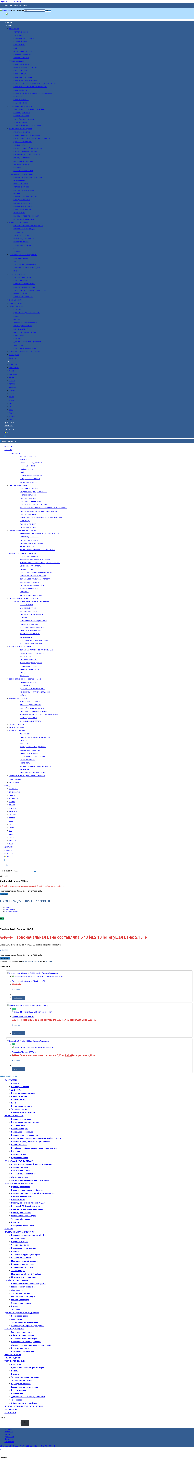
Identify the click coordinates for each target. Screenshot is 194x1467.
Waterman (13, 798)
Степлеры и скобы (28, 456)
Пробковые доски (28, 682)
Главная (8, 446)
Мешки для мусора (28, 666)
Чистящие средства (28, 660)
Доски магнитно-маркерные (32, 689)
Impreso (12, 840)
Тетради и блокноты (29, 588)
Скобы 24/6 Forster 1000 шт (24, 1052)
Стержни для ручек (28, 611)
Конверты (24, 592)
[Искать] (35, 871)
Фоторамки (14, 782)
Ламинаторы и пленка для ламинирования (39, 714)
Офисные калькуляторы (30, 721)
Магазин (8, 1432)
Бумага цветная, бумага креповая (35, 579)
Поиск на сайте (17, 10)
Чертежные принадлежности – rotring (27, 776)
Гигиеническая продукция (32, 653)
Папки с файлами (28, 514)
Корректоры (25, 763)
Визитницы (25, 521)
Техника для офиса (18, 698)
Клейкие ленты (26, 469)
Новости (8, 850)
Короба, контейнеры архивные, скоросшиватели (41, 517)
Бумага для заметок (29, 556)
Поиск (2, 1418)
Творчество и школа (18, 731)
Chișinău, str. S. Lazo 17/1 (12, 1446)
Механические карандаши (31, 643)
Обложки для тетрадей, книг (32, 772)
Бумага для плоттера (29, 582)
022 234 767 (6, 5)
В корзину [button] (18, 998)
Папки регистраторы (29, 488)
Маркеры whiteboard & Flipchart (34, 640)
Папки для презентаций (30, 501)
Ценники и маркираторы (30, 566)
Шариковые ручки (28, 608)
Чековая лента (26, 569)
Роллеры (24, 618)
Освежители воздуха (29, 669)
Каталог (8, 450)
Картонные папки (28, 495)
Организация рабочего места (22, 530)
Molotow (13, 811)
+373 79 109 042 (21, 5)
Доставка (8, 847)
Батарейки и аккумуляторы (32, 708)
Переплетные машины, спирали (34, 711)
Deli (10, 831)
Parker (12, 795)
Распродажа (15, 779)
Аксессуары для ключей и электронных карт (40, 534)
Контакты (8, 853)
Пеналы (23, 740)
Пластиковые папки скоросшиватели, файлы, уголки (43, 508)
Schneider (13, 789)
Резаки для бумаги (28, 718)
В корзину (4, 894)
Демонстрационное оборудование (25, 679)
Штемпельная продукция (31, 475)
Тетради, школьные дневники (33, 747)
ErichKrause (14, 792)
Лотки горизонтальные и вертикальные (37, 550)
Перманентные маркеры (30, 630)
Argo (11, 844)
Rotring (12, 808)
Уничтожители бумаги (30, 701)
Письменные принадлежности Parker (31, 601)
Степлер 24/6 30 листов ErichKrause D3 (28, 981)
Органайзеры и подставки (31, 543)
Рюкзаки (24, 743)
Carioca (12, 815)
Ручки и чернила (27, 760)
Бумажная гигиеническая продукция (36, 650)
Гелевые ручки (26, 605)
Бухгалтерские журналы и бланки (35, 559)
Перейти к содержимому (10, 1)
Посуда (23, 672)
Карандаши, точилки (29, 753)
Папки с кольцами (28, 498)
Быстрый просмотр (50, 973)
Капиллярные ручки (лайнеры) (33, 621)
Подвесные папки (28, 527)
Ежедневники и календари (32, 585)
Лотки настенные (27, 547)
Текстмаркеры (26, 637)
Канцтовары (15, 453)
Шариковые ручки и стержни (32, 756)
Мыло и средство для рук (31, 663)
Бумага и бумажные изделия (22, 553)
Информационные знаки (31, 595)
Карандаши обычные (29, 624)
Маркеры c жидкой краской (32, 627)
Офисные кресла (16, 724)
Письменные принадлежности (23, 598)
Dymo (11, 834)
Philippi (12, 802)
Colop (11, 821)
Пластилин (25, 734)
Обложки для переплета (30, 705)
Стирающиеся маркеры (30, 634)
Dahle (11, 827)
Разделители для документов (33, 492)
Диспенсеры (25, 656)
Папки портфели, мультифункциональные (38, 511)
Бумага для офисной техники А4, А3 (36, 572)
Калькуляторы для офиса (31, 463)
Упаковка (24, 676)
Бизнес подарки (16, 727)
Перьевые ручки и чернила (31, 614)
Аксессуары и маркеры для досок (35, 692)
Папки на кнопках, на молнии (33, 504)
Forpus (12, 837)
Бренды (7, 785)
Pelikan (12, 805)
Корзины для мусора (29, 537)
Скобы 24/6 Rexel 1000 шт (23, 1017)
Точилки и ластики (28, 482)
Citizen (12, 818)
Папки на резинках (28, 524)
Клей (22, 472)
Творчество (25, 769)
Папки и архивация (18, 485)
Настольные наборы (29, 540)
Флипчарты (25, 685)
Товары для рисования (30, 750)
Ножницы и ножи (27, 466)
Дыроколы (24, 459)
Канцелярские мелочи (30, 479)
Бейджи (23, 695)
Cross (11, 824)
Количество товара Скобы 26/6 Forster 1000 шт (20, 891)
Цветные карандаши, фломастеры (35, 737)
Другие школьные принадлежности (36, 766)
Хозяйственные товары (20, 647)
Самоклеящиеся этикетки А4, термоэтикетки (40, 563)
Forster (49, 961)
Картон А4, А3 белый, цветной (33, 576)
